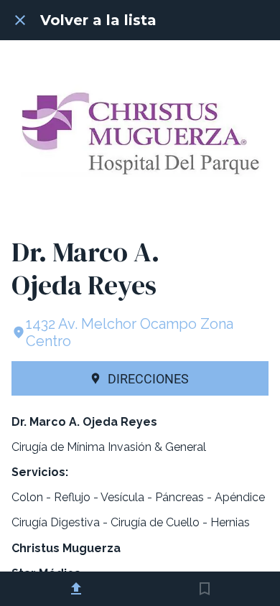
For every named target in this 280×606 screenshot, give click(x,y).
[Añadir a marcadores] (204, 589)
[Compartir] (76, 589)
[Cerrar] (20, 20)
